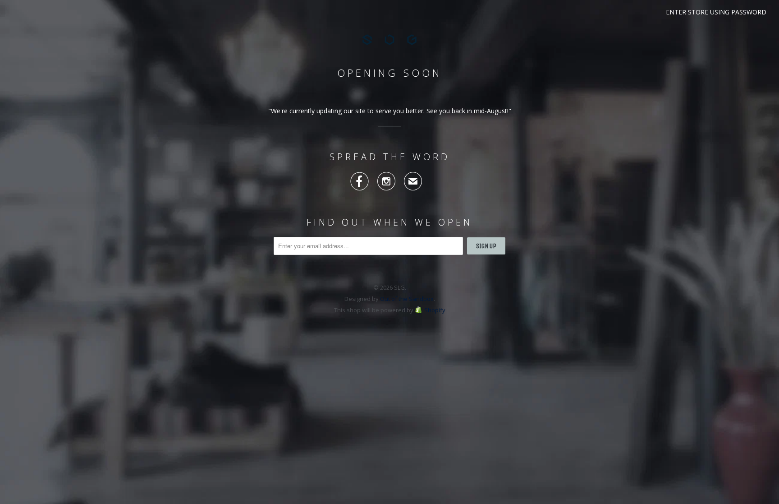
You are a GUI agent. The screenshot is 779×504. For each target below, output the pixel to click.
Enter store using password (716, 12)
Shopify (434, 310)
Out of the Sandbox (407, 299)
